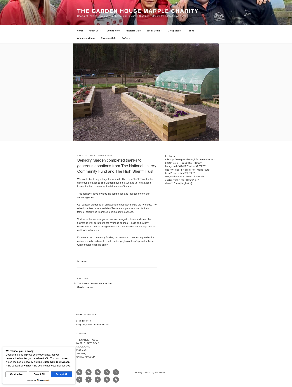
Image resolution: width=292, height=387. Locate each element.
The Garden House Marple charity (138, 11)
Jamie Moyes (105, 155)
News (85, 261)
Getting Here (113, 30)
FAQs (125, 38)
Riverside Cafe (133, 30)
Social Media (153, 30)
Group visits (174, 30)
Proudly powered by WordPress (150, 372)
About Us (94, 30)
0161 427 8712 (83, 320)
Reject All (39, 374)
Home (80, 30)
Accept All (61, 374)
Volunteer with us (86, 38)
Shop (191, 30)
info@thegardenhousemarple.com (92, 324)
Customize (16, 374)
